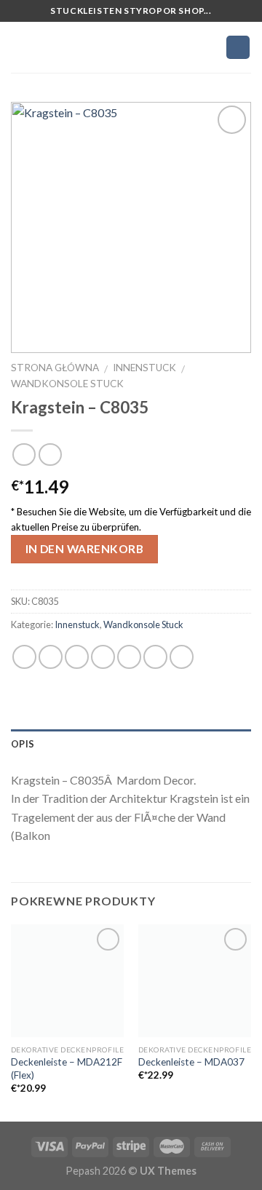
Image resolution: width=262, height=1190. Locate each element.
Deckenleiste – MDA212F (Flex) (66, 1068)
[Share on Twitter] (77, 657)
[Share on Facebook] (51, 657)
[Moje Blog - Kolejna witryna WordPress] (131, 47)
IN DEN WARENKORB (84, 548)
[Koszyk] (238, 47)
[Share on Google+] (155, 657)
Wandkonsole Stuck (67, 383)
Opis (22, 744)
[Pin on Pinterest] (129, 657)
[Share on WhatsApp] (24, 657)
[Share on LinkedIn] (182, 657)
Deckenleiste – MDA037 (191, 1062)
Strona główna (55, 367)
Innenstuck (144, 367)
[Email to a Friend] (103, 657)
